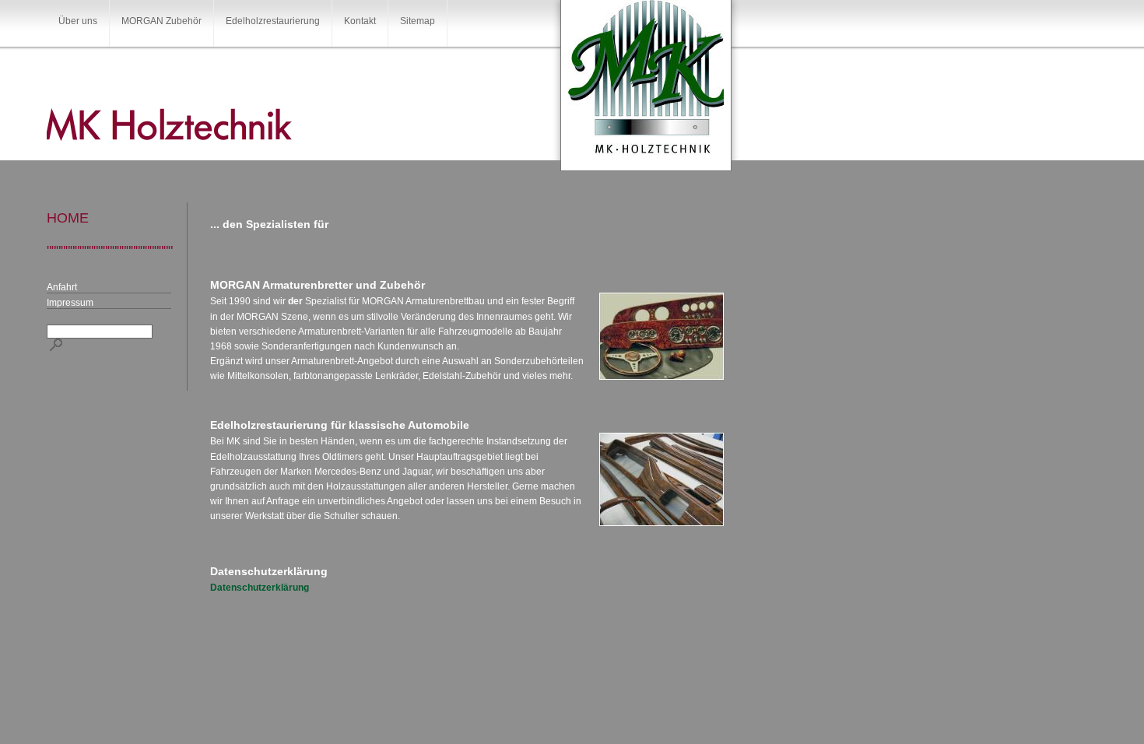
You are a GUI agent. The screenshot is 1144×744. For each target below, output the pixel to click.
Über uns (77, 21)
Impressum (70, 302)
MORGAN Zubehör (161, 21)
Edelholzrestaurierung (273, 21)
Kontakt (360, 21)
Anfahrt (62, 287)
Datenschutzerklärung (259, 587)
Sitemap (417, 21)
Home (68, 218)
